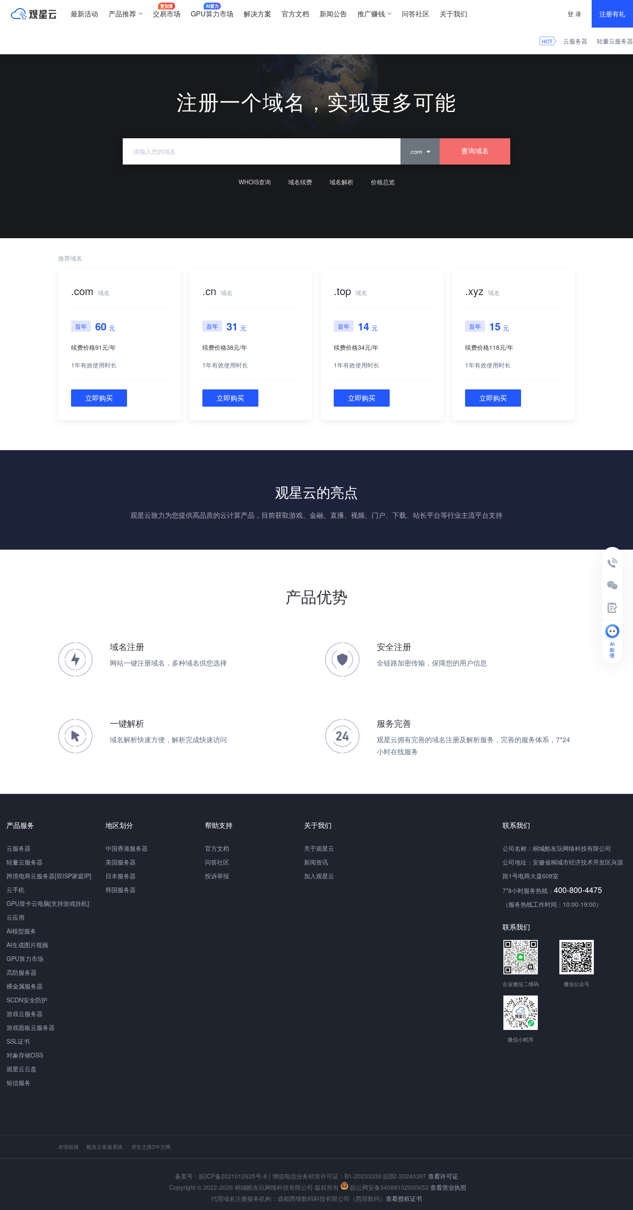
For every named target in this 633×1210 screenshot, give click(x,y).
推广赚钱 (371, 14)
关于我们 (453, 14)
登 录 (574, 13)
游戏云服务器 (24, 1013)
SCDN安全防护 (26, 999)
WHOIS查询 (255, 181)
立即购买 (99, 398)
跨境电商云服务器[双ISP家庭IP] (48, 875)
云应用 (15, 917)
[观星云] (33, 13)
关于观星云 (319, 848)
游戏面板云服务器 (30, 1027)
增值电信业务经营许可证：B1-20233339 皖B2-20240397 (349, 1176)
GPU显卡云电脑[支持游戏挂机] (47, 903)
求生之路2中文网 (151, 1146)
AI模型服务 (21, 931)
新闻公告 (333, 14)
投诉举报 (217, 875)
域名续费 (300, 181)
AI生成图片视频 (27, 944)
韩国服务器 (121, 889)
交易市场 (166, 11)
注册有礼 (612, 13)
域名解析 (341, 181)
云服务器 (575, 41)
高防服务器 (21, 972)
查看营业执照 (448, 1187)
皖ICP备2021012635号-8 (233, 1176)
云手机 (15, 889)
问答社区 (415, 14)
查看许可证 (443, 1176)
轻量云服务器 (615, 41)
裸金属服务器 (24, 986)
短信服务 (18, 1082)
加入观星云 (319, 875)
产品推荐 (122, 14)
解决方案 (257, 14)
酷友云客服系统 (105, 1146)
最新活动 (84, 14)
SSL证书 (18, 1041)
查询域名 (475, 151)
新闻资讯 (316, 862)
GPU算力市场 (212, 11)
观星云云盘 (21, 1068)
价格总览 (383, 181)
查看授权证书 (404, 1198)
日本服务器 (121, 875)
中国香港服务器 (127, 848)
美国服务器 (121, 862)
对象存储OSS (24, 1055)
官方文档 (295, 14)
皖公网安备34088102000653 (388, 1187)
